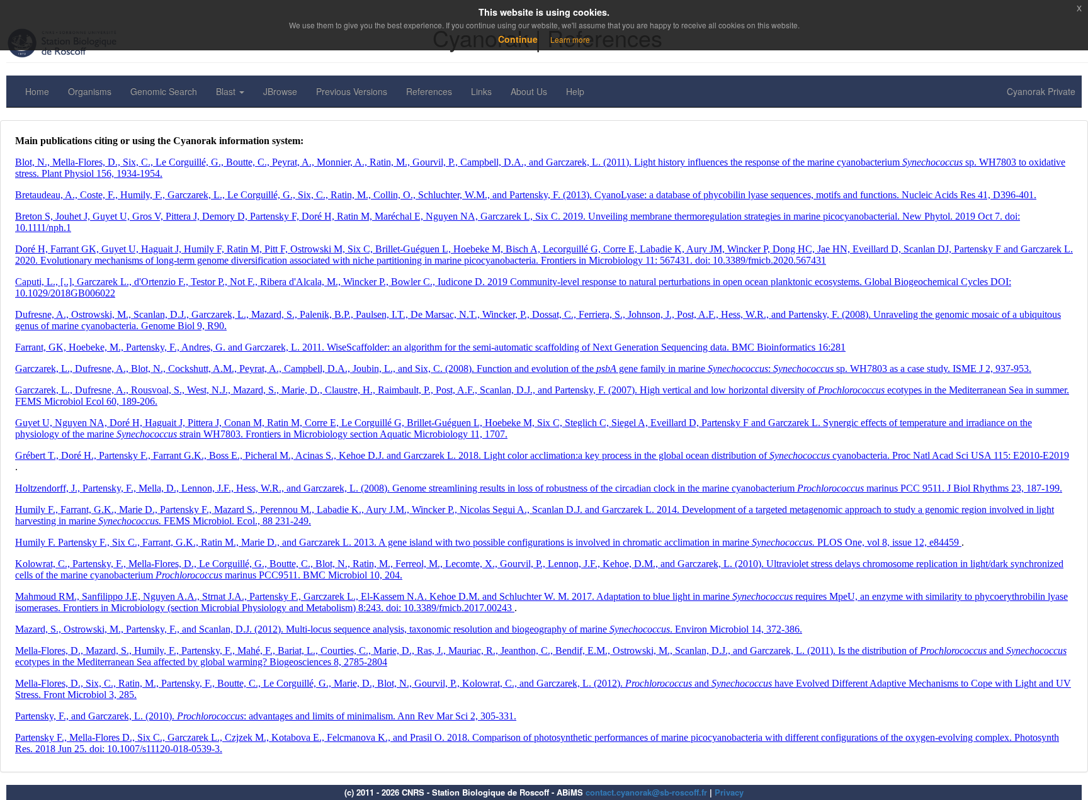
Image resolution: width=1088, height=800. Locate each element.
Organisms (89, 91)
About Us (529, 91)
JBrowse (280, 91)
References (429, 91)
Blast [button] (227, 91)
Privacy (729, 792)
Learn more (570, 39)
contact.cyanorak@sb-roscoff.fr (646, 792)
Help (575, 91)
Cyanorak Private (1041, 91)
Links (481, 91)
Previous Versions (351, 91)
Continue (518, 39)
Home (37, 91)
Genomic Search (163, 91)
